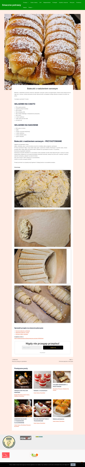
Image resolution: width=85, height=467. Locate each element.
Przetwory (78, 2)
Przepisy (25, 2)
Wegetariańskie (47, 2)
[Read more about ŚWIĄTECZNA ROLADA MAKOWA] (23, 379)
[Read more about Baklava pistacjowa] (62, 408)
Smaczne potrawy (11, 5)
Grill (40, 2)
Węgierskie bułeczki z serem (22, 332)
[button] (27, 2)
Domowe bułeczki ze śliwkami (23, 331)
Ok (73, 464)
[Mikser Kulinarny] (9, 442)
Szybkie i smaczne (63, 2)
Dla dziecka (55, 388)
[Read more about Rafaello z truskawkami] (42, 379)
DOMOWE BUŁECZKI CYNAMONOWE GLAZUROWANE (20, 420)
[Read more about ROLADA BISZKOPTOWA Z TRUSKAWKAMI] (42, 408)
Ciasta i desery (34, 2)
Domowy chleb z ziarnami (22, 334)
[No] (83, 464)
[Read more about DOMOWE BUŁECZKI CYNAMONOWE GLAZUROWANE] (23, 408)
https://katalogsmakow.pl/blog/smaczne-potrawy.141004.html (28, 338)
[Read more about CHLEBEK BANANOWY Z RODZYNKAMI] (62, 376)
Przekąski (55, 2)
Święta (30, 7)
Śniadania (65, 388)
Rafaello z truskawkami (40, 390)
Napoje (25, 7)
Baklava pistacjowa (58, 419)
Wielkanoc (16, 396)
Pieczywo (72, 2)
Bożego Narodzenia (18, 394)
